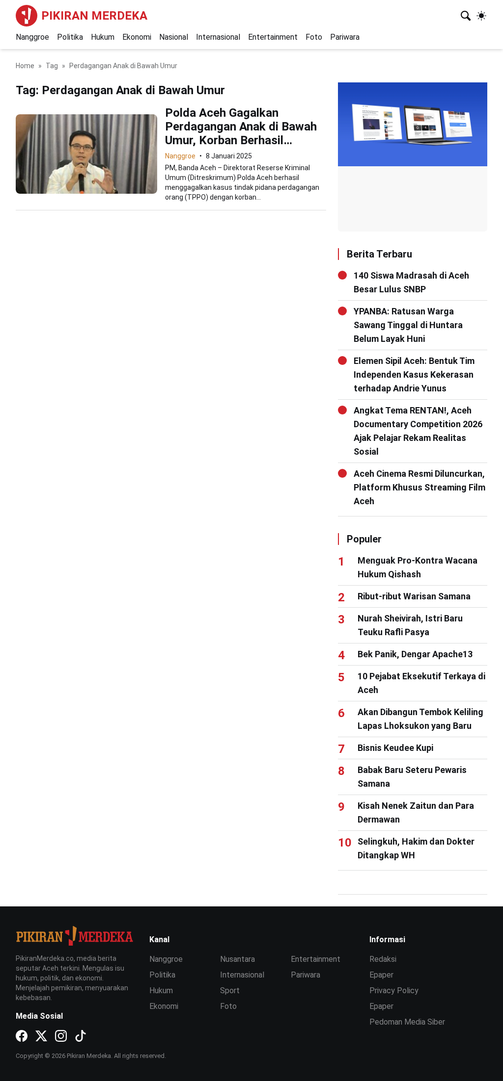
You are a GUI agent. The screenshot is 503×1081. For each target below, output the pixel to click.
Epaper (381, 974)
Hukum (102, 37)
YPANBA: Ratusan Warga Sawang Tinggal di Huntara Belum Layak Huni (408, 325)
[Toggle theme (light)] (481, 16)
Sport (230, 990)
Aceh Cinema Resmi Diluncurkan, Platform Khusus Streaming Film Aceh (419, 487)
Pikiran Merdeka (94, 16)
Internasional (218, 37)
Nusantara (237, 959)
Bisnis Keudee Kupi (395, 748)
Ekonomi (136, 37)
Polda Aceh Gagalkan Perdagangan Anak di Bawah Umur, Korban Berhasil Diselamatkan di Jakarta (241, 133)
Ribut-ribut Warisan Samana (414, 596)
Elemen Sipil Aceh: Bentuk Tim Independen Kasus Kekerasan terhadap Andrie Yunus (414, 374)
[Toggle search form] (466, 16)
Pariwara (345, 37)
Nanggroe (32, 37)
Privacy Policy (394, 990)
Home (25, 66)
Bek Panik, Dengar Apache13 (415, 654)
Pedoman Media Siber (407, 1022)
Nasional (173, 37)
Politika (70, 37)
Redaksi (382, 959)
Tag (52, 66)
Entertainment (273, 37)
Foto (314, 37)
